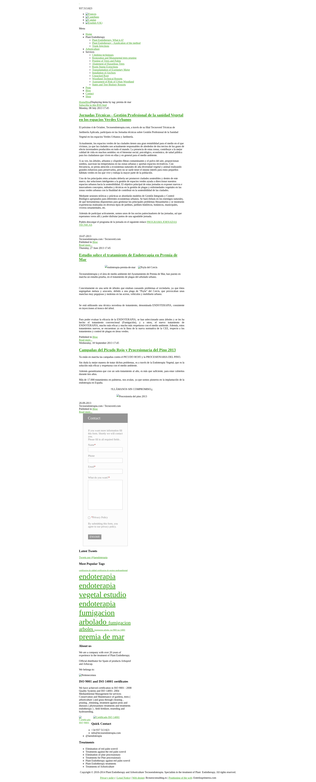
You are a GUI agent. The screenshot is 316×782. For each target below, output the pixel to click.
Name (91, 444)
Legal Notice (123, 777)
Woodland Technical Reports (107, 78)
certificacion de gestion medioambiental (112, 570)
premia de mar (101, 636)
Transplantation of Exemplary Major (111, 69)
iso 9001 (114, 630)
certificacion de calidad (88, 570)
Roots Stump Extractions (105, 66)
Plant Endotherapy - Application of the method (116, 43)
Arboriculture (93, 49)
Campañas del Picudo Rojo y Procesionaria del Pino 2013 (127, 350)
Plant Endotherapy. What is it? (108, 40)
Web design (138, 777)
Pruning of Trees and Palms (106, 60)
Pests (88, 87)
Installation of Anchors (104, 72)
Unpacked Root (100, 75)
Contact (90, 93)
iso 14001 (121, 630)
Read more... (85, 245)
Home (89, 34)
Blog (88, 90)
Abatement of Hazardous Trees (108, 63)
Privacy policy (107, 777)
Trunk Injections (100, 46)
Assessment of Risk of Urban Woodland (113, 81)
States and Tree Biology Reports (109, 84)
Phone (91, 455)
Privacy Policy (100, 517)
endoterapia (97, 576)
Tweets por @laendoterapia (93, 557)
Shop (88, 96)
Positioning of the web (180, 777)
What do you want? (98, 477)
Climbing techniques (103, 54)
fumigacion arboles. (102, 630)
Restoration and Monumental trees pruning (114, 57)
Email (91, 466)
